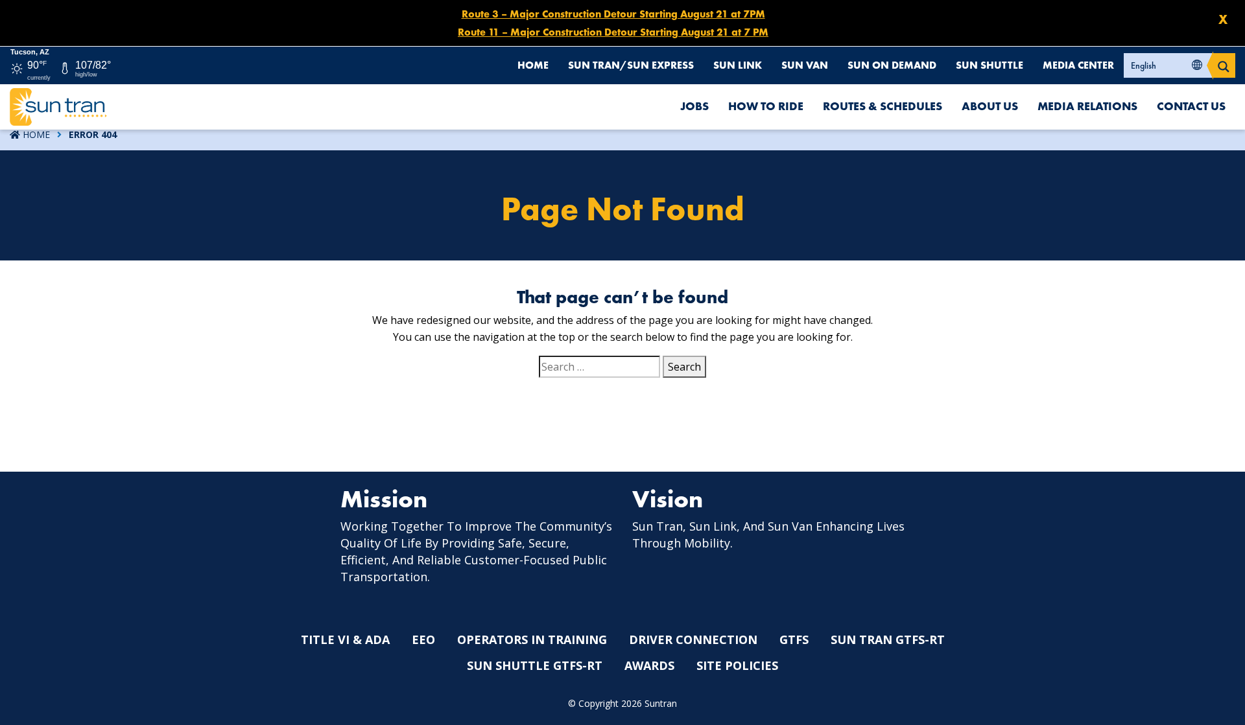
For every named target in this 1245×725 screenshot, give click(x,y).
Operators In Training (532, 639)
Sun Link (737, 65)
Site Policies (737, 665)
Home (533, 65)
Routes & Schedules (882, 105)
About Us (990, 105)
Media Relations (1087, 105)
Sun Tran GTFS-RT (888, 639)
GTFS (794, 639)
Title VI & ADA (345, 639)
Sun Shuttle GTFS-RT (534, 665)
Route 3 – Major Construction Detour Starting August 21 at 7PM (613, 14)
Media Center (1078, 65)
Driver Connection (693, 639)
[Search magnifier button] (1223, 65)
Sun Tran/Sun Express (631, 65)
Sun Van (804, 65)
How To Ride (765, 105)
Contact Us (1191, 105)
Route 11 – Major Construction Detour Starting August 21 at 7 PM (613, 32)
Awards (649, 665)
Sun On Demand (892, 65)
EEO (423, 639)
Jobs (694, 105)
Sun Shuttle (989, 65)
